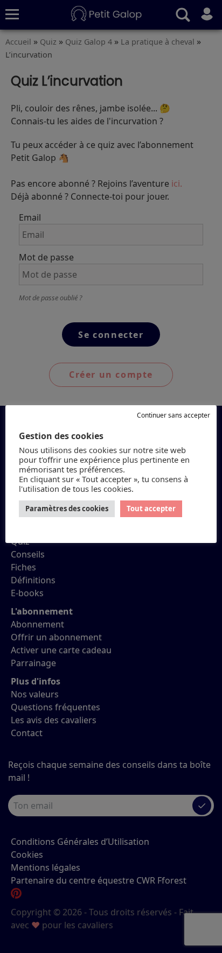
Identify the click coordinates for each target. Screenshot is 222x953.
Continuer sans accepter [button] (173, 415)
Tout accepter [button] (151, 508)
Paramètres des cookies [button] (66, 508)
